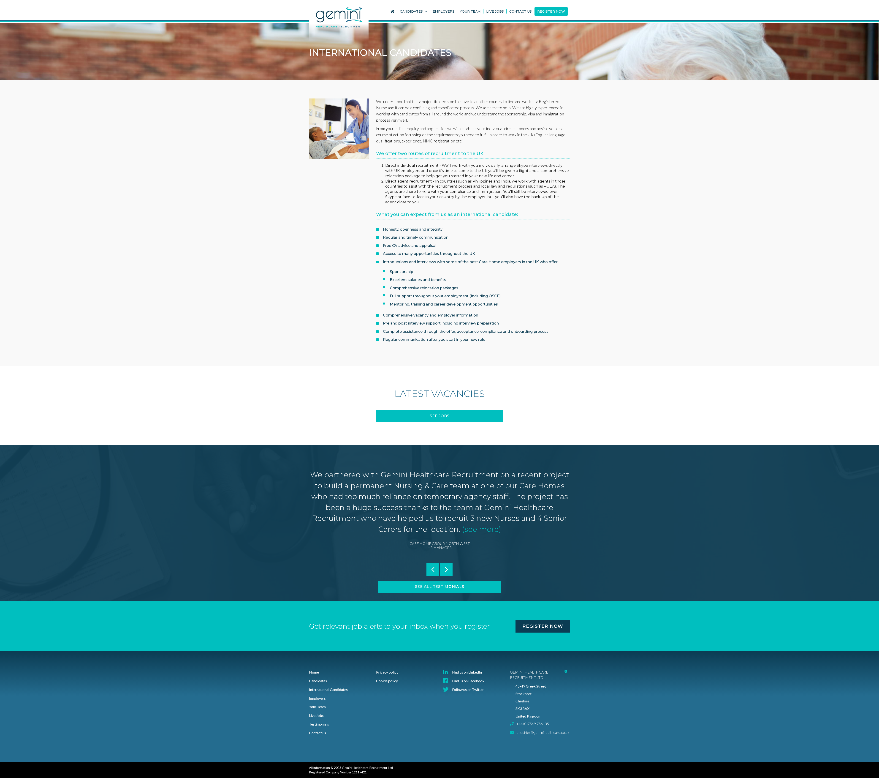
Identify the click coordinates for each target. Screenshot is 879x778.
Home (314, 672)
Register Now (551, 11)
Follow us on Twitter (468, 689)
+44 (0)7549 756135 (532, 723)
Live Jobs (495, 11)
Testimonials (319, 724)
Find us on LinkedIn (467, 672)
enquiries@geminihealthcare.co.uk (542, 732)
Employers (443, 11)
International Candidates (328, 689)
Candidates (411, 11)
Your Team (470, 11)
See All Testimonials (439, 586)
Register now (542, 626)
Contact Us (520, 11)
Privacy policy (387, 672)
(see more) (480, 529)
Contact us (317, 733)
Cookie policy (387, 681)
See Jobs (439, 416)
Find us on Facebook (468, 681)
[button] (432, 569)
